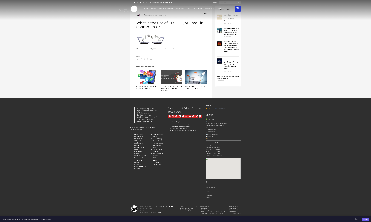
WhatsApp (210, 136)
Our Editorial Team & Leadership (209, 215)
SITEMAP (181, 206)
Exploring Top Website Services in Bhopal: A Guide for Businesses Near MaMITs (171, 88)
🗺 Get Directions (210, 182)
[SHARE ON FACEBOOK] (141, 59)
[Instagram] (137, 2)
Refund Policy (232, 211)
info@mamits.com (212, 134)
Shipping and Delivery (235, 213)
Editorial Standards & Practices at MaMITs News (213, 211)
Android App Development (179, 122)
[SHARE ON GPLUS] (144, 59)
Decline (357, 219)
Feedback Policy (204, 206)
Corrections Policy (234, 210)
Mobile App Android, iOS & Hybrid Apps (184, 130)
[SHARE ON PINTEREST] (147, 59)
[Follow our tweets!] (166, 206)
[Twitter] (134, 2)
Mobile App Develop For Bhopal (181, 124)
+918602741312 (167, 2)
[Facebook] (131, 2)
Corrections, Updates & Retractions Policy (212, 213)
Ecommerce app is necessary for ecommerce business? (146, 87)
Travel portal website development (138, 162)
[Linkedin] (163, 206)
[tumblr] (140, 2)
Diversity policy (205, 210)
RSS (196, 206)
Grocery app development (179, 128)
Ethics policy (204, 208)
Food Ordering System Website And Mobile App (158, 141)
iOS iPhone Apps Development (181, 126)
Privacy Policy (232, 208)
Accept (365, 219)
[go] (239, 2)
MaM (144, 14)
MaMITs (160, 212)
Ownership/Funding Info (186, 208)
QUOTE (238, 9)
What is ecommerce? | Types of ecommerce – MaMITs (195, 87)
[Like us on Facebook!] (175, 206)
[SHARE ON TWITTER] (137, 59)
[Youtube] (143, 2)
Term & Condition (233, 206)
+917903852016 (211, 132)
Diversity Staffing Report (186, 210)
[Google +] (146, 2)
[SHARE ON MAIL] (151, 59)
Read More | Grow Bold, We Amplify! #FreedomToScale (142, 128)
